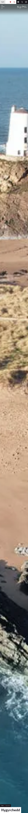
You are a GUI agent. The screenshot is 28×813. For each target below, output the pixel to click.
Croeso (2, 805)
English (3, 2)
